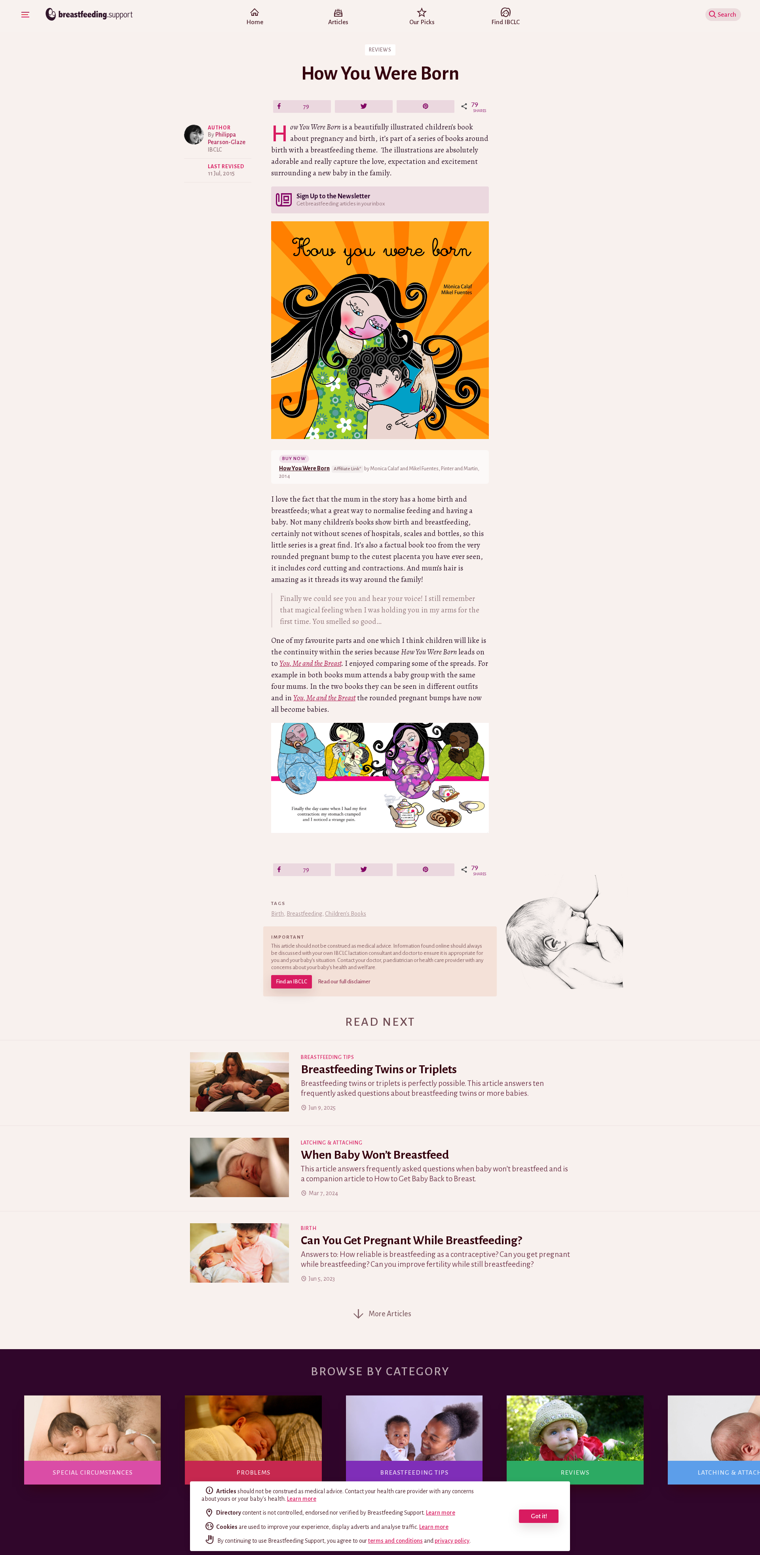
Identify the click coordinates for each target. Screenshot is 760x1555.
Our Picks (422, 22)
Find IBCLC (505, 22)
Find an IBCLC (291, 982)
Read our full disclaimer (344, 982)
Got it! (539, 1516)
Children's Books (345, 914)
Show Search (729, 14)
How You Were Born (304, 468)
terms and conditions (395, 1541)
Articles (338, 22)
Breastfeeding (304, 914)
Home (254, 22)
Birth (277, 914)
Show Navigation (25, 14)
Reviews (380, 50)
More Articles (390, 1314)
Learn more (301, 1499)
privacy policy (452, 1541)
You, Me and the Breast (310, 663)
